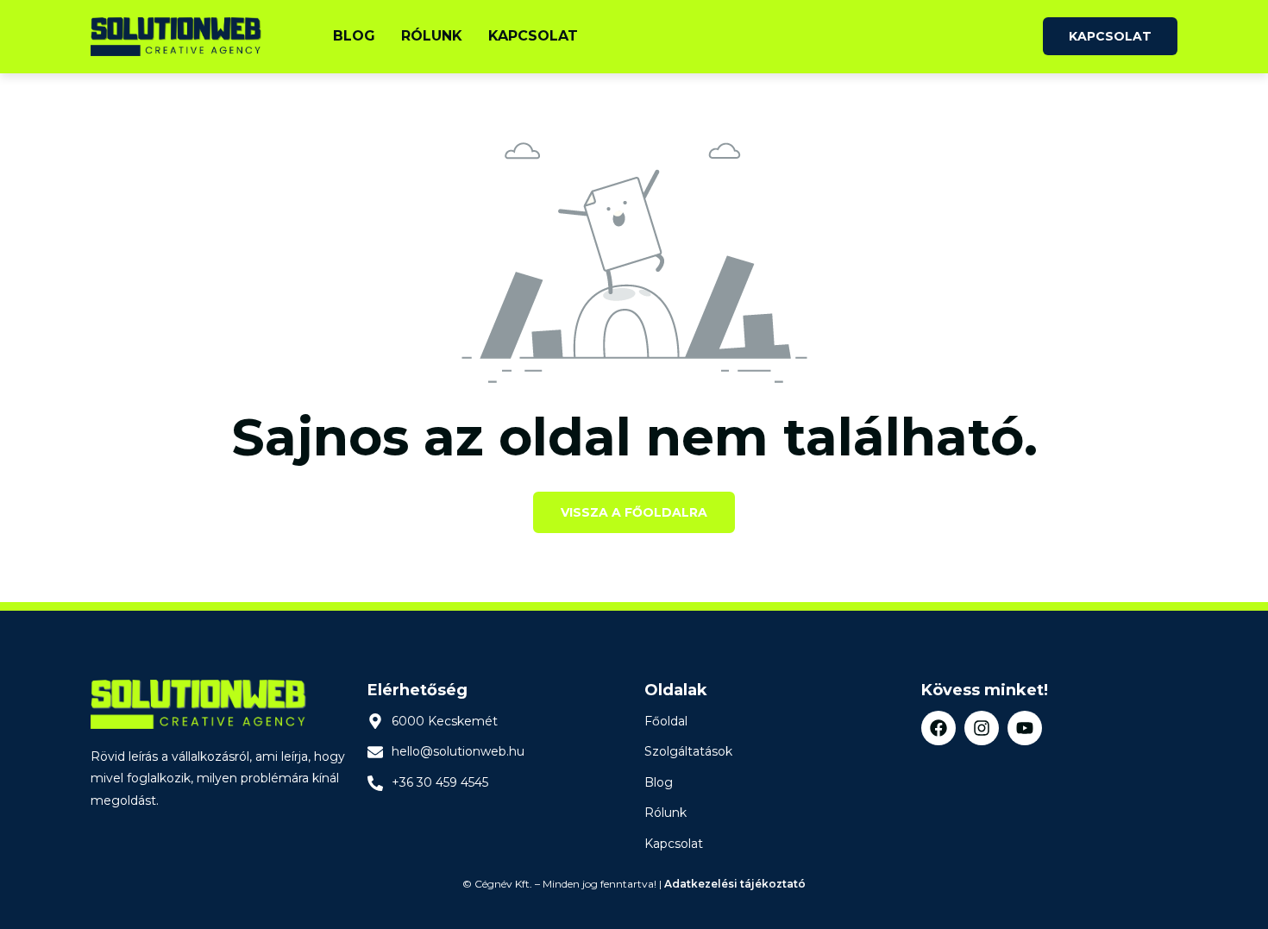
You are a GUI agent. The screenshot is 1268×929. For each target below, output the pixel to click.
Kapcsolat (533, 36)
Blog (354, 36)
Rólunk (431, 36)
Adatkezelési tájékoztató (735, 883)
